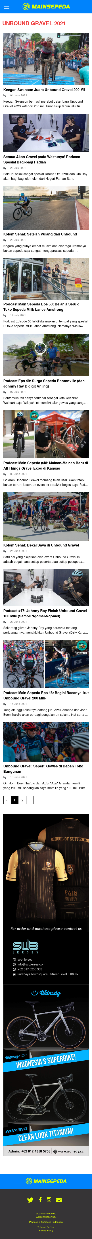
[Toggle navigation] (6, 6)
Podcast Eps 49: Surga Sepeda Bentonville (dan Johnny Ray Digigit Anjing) (44, 383)
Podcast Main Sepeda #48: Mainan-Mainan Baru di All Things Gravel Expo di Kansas (45, 465)
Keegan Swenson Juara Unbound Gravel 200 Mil (44, 89)
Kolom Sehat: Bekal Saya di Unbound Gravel (41, 545)
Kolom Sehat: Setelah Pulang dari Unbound (40, 234)
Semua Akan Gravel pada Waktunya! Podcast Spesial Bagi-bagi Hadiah (41, 159)
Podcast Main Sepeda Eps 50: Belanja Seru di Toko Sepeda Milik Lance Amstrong (41, 306)
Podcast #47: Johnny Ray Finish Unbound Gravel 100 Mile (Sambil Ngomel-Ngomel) (45, 613)
